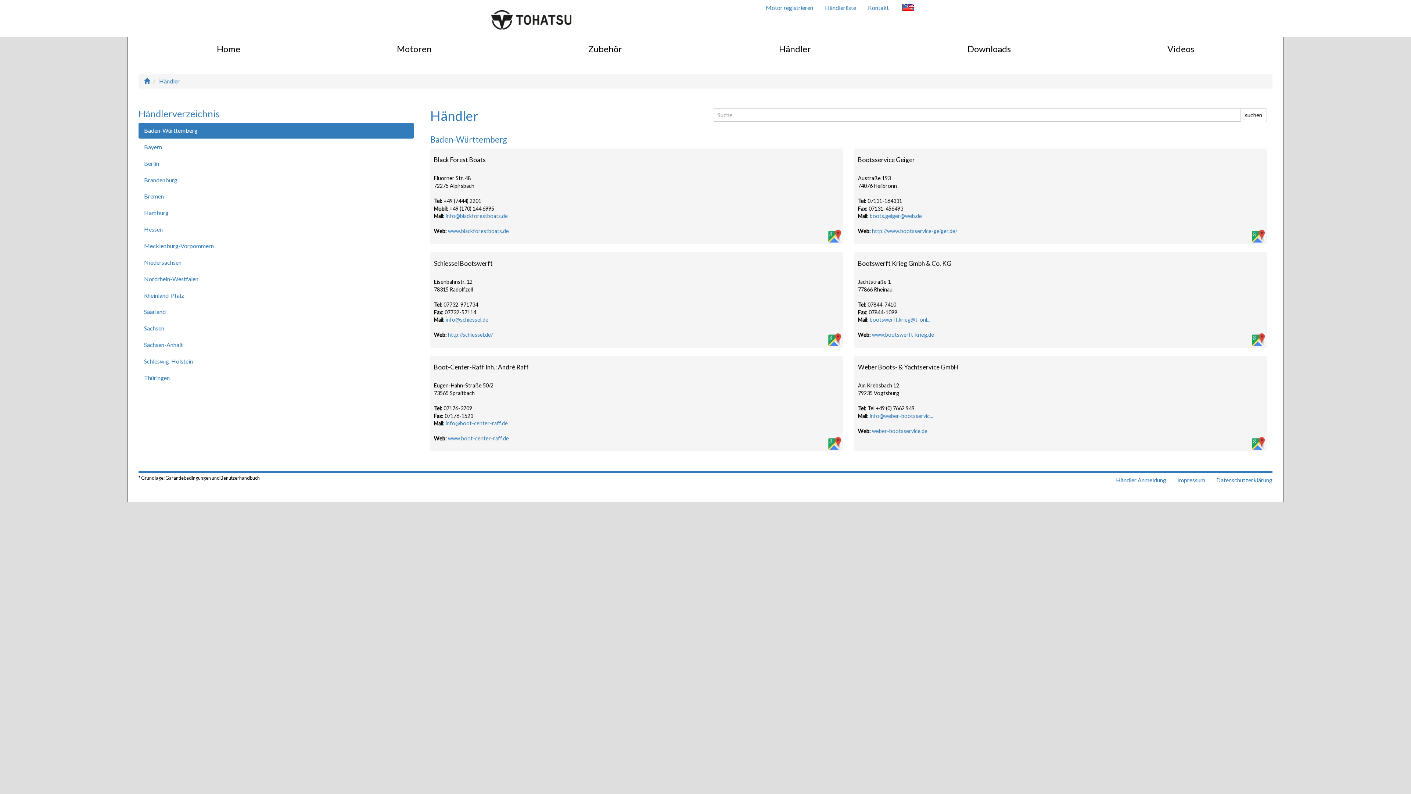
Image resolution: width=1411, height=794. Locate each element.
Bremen (154, 196)
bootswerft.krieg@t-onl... (900, 319)
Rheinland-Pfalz (164, 295)
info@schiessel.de (467, 319)
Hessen (153, 229)
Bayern (153, 146)
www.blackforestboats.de (478, 231)
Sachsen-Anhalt (163, 344)
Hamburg (156, 212)
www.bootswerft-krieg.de (903, 335)
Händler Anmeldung (1141, 479)
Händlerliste (840, 7)
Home (228, 48)
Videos (1180, 48)
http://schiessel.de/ (470, 335)
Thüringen (157, 377)
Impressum (1191, 479)
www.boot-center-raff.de (478, 438)
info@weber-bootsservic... (901, 416)
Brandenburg (160, 179)
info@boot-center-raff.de (477, 423)
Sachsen (154, 328)
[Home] (147, 81)
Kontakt (878, 7)
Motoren (414, 48)
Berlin (151, 163)
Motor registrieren (789, 7)
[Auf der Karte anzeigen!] (834, 236)
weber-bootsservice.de (899, 431)
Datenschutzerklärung (1244, 479)
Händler (795, 48)
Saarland (155, 311)
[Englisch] (908, 8)
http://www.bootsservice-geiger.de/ (914, 231)
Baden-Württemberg (171, 130)
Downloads (989, 48)
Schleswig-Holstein (168, 361)
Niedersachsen (163, 262)
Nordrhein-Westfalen (171, 278)
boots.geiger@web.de (896, 216)
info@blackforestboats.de (477, 216)
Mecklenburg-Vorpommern (179, 245)
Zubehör (605, 48)
